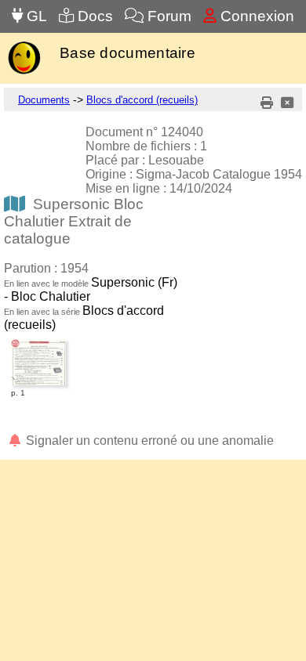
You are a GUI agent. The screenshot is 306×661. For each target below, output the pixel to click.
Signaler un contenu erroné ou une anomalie (148, 440)
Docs (93, 16)
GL (35, 16)
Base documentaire (127, 53)
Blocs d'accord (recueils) (142, 100)
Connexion (255, 16)
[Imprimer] (266, 103)
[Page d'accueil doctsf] (24, 72)
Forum (167, 16)
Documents (44, 100)
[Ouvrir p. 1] (38, 342)
